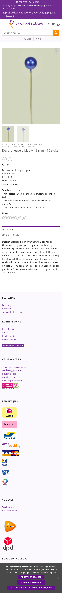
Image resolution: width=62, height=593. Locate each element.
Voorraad (6, 308)
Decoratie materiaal (30, 144)
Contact (6, 332)
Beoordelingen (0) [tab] (11, 235)
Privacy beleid (9, 373)
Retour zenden (9, 339)
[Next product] (4, 159)
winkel (26, 39)
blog (38, 39)
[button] (3, 24)
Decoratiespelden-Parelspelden (18, 146)
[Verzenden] (56, 32)
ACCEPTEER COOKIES (31, 577)
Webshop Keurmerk (12, 380)
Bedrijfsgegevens (10, 329)
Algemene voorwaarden (14, 366)
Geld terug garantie (11, 370)
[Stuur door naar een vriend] (19, 218)
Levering (6, 305)
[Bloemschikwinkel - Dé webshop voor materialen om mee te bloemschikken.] (26, 24)
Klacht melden (9, 335)
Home (5, 144)
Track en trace (9, 507)
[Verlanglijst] (53, 24)
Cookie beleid (9, 377)
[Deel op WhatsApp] (4, 218)
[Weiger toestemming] (58, 579)
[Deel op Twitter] (14, 218)
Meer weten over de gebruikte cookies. (31, 588)
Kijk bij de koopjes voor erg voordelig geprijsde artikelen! (29, 14)
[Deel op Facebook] (9, 218)
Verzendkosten (9, 510)
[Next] (55, 85)
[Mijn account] (48, 24)
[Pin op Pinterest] (24, 218)
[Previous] (7, 85)
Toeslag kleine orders (12, 312)
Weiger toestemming (31, 582)
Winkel (14, 144)
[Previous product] (10, 159)
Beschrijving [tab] (8, 229)
